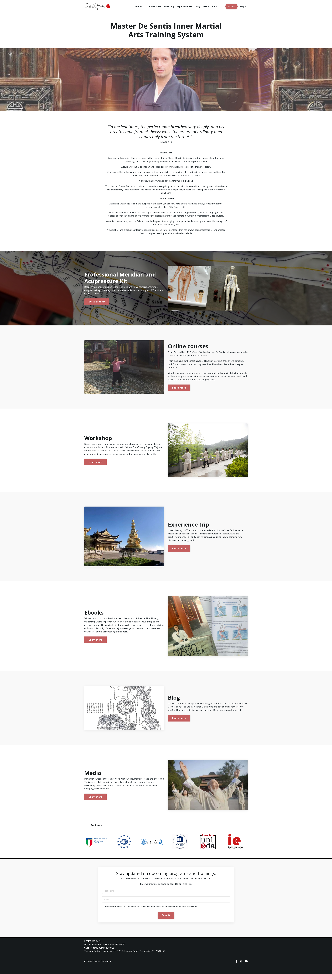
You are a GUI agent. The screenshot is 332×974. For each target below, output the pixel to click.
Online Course (154, 6)
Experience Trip (185, 6)
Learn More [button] (179, 387)
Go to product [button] (96, 301)
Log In (243, 6)
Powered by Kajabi (240, 967)
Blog (198, 6)
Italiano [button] (231, 6)
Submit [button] (166, 915)
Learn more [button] (95, 462)
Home (138, 6)
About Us (217, 6)
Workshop (169, 6)
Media (206, 6)
